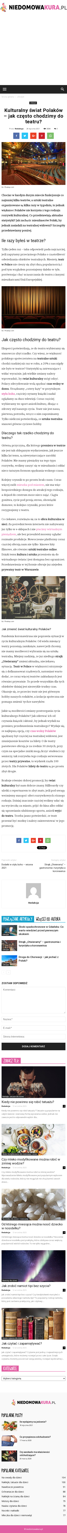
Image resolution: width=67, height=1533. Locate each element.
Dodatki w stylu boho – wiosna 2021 (17, 866)
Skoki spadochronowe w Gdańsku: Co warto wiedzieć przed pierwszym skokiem (41, 930)
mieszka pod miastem (30, 484)
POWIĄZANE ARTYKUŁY (17, 919)
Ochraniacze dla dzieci (13, 1491)
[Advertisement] (33, 49)
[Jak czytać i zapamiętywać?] (33, 1324)
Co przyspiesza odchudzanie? (35, 1437)
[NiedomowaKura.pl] (33, 7)
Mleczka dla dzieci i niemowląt (17, 1515)
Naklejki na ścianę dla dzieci (15, 1496)
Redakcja (19, 128)
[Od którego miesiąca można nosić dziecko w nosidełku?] (33, 1204)
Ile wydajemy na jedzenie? (33, 1422)
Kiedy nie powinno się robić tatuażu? (28, 1102)
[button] (62, 89)
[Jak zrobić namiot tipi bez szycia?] (33, 1266)
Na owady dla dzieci (12, 1477)
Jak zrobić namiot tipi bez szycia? (26, 1286)
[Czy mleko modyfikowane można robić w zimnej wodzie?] (33, 1140)
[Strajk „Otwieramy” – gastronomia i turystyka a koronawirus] (9, 945)
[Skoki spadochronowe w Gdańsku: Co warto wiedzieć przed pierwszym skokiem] (9, 930)
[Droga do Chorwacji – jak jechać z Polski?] (9, 960)
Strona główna (8, 96)
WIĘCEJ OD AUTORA (48, 919)
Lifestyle (33, 103)
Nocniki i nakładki (10, 1510)
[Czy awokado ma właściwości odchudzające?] (9, 1455)
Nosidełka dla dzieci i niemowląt (15, 1219)
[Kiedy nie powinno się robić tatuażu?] (33, 1082)
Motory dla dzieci (10, 1501)
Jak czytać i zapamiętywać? (22, 1343)
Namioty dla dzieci (9, 1280)
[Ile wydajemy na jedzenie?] (9, 1425)
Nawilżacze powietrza (13, 1486)
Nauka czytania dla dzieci (12, 1338)
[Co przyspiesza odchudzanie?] (9, 1440)
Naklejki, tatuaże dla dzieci (13, 1096)
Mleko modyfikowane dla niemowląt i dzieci (19, 1154)
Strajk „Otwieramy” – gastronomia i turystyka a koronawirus (52, 868)
